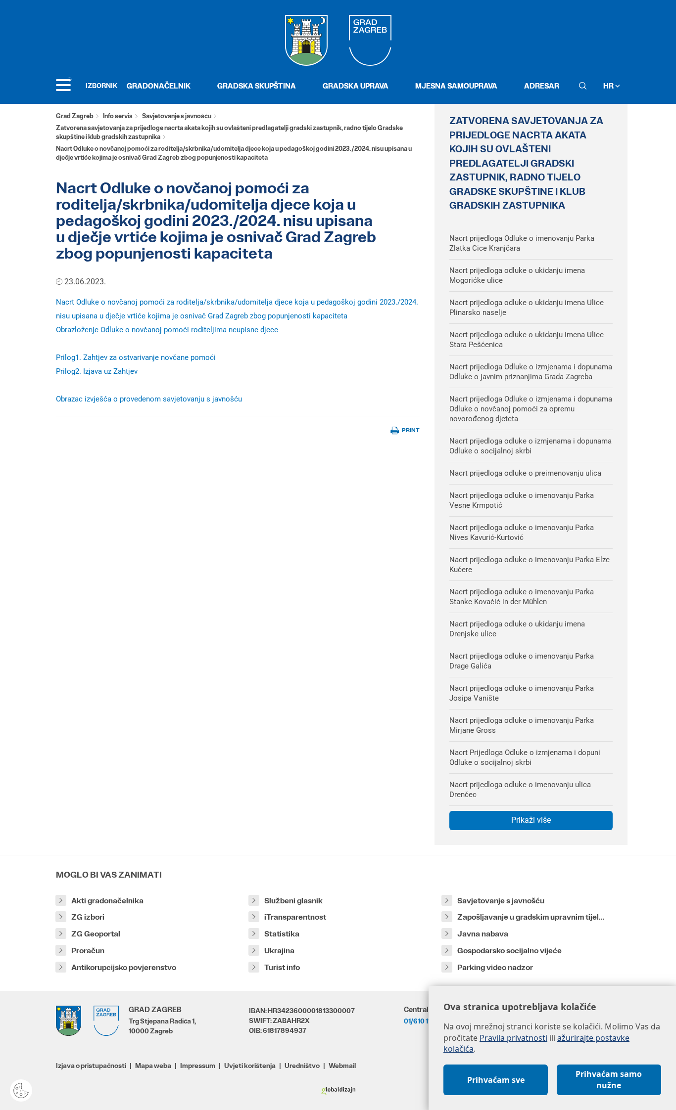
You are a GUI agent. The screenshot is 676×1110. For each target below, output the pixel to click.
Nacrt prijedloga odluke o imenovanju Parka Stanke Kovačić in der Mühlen (521, 596)
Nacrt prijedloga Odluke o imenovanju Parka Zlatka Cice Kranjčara (521, 243)
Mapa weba (153, 1065)
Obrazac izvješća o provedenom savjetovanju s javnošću (149, 399)
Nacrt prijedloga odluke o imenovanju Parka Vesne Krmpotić (521, 500)
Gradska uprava (355, 86)
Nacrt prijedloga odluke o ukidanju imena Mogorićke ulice (517, 275)
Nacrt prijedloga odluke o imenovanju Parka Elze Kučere (529, 564)
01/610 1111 (419, 1021)
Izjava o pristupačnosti (91, 1065)
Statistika (281, 934)
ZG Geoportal (95, 934)
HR (609, 86)
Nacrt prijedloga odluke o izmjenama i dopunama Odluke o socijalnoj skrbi (530, 446)
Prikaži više (531, 820)
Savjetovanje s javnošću (176, 116)
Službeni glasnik (293, 900)
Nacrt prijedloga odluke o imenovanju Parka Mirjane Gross (521, 725)
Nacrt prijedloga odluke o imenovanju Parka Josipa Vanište (521, 693)
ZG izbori (87, 917)
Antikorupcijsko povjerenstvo (123, 967)
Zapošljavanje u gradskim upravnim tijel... (531, 917)
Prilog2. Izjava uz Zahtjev (97, 371)
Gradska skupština (256, 86)
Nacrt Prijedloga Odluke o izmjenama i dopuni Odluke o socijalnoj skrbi (524, 757)
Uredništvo (302, 1065)
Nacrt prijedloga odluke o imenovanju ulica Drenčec (520, 789)
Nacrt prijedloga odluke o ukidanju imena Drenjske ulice (517, 629)
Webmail (342, 1065)
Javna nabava (482, 934)
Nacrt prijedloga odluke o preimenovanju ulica (525, 473)
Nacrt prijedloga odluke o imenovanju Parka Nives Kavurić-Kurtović (521, 532)
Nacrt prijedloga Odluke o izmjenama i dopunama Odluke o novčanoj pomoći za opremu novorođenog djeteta (530, 409)
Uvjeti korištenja (250, 1065)
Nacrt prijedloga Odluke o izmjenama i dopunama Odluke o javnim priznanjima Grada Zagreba (530, 371)
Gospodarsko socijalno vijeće (509, 950)
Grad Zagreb (75, 116)
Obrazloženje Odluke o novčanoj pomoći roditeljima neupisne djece (167, 329)
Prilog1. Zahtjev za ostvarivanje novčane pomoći (136, 357)
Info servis (118, 116)
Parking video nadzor (495, 967)
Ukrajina (279, 950)
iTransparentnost (295, 917)
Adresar (541, 86)
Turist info (282, 967)
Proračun (87, 950)
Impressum (197, 1065)
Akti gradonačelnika (107, 900)
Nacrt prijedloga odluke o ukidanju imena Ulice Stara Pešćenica (526, 339)
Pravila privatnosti (513, 1037)
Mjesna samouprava (456, 86)
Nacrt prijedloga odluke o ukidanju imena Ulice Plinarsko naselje (526, 307)
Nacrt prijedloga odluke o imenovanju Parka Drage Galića (521, 661)
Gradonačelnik (159, 86)
